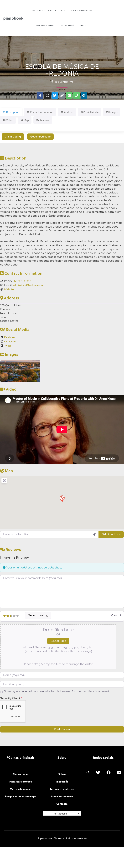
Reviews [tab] (44, 120)
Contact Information (23, 273)
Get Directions (111, 534)
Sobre (62, 774)
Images (11, 354)
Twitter (8, 345)
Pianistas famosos (20, 781)
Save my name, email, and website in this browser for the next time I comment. (56, 691)
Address (11, 297)
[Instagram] (47, 95)
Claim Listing (13, 136)
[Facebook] (109, 772)
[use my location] (94, 534)
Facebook (9, 337)
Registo (84, 25)
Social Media (17, 329)
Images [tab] (113, 112)
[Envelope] (69, 95)
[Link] (62, 95)
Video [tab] (9, 120)
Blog (63, 10)
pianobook (13, 18)
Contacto (62, 803)
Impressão (62, 781)
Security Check (11, 698)
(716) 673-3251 (23, 280)
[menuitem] (62, 813)
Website (9, 289)
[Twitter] (55, 95)
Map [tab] (26, 120)
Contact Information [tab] (41, 112)
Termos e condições (62, 789)
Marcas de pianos (20, 789)
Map (9, 470)
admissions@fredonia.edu (28, 285)
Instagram (10, 341)
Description (15, 157)
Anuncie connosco (62, 796)
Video (10, 389)
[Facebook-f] (40, 95)
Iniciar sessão (67, 25)
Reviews (13, 549)
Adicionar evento (45, 25)
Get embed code (40, 136)
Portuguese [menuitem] (60, 813)
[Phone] (76, 95)
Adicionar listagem (81, 10)
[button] (62, 498)
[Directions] (84, 95)
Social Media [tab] (91, 112)
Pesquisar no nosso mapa (20, 796)
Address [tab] (68, 112)
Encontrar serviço (42, 10)
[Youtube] (119, 772)
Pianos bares (21, 774)
